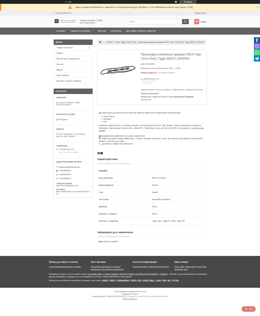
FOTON (175, 280)
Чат (250, 309)
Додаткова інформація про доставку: (65, 267)
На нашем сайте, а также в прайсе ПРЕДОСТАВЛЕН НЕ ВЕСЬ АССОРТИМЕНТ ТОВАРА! (128, 274)
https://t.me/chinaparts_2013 (67, 186)
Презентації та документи (68, 59)
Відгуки (59, 70)
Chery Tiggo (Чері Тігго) (125, 42)
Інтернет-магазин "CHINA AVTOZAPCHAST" (151, 267)
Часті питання (62, 75)
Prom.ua (143, 291)
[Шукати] (185, 21)
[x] (101, 154)
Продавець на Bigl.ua (130, 294)
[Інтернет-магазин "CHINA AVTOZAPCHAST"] (65, 24)
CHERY (110, 42)
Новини (59, 53)
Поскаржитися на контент (136, 296)
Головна (60, 31)
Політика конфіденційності (157, 296)
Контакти (116, 31)
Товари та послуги (80, 31)
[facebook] (99, 154)
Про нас (102, 31)
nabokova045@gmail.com (69, 167)
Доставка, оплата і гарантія (141, 31)
